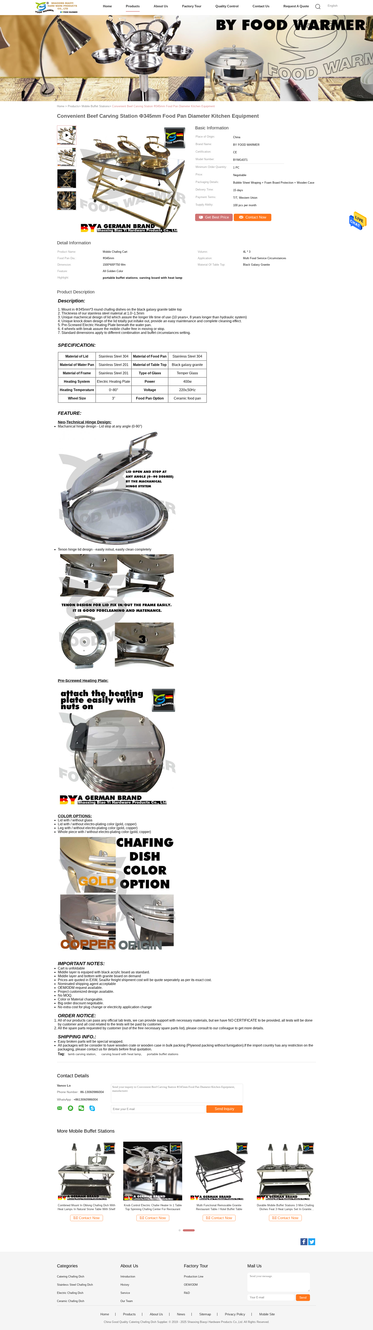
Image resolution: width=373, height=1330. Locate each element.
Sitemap (205, 1314)
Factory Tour (191, 6)
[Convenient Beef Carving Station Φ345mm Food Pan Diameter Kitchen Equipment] (86, 1170)
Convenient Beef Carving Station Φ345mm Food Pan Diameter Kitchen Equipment (163, 106)
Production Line (193, 1276)
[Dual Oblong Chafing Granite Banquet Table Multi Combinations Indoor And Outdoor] (219, 1170)
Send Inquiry (224, 1109)
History (124, 1284)
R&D (187, 1292)
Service (125, 1292)
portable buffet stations (162, 1054)
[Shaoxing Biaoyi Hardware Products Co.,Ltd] (56, 7)
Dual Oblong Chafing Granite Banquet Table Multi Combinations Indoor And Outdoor (219, 1207)
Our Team (126, 1301)
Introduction (127, 1276)
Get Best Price (216, 217)
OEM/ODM (191, 1284)
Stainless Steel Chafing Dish (75, 1284)
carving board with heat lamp (121, 1054)
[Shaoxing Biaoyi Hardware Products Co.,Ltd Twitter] (311, 1241)
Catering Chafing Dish (70, 1276)
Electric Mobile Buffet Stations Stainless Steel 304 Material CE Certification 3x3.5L (153, 1207)
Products (133, 6)
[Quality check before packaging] (132, 231)
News (181, 1314)
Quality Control (227, 6)
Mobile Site (267, 1314)
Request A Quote (296, 6)
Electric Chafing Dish (70, 1292)
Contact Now (255, 217)
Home (107, 6)
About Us (161, 6)
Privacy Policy (235, 1314)
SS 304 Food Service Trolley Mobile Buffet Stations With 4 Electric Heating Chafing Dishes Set (285, 1207)
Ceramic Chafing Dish (70, 1301)
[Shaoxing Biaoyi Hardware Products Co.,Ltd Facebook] (303, 1241)
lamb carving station (81, 1054)
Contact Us (261, 6)
